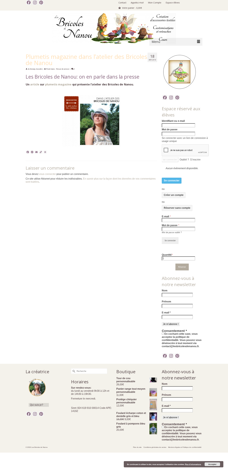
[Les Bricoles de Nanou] (114, 28)
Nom (164, 290)
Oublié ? (184, 159)
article (34, 84)
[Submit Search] (73, 371)
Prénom (166, 301)
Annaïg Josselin (36, 69)
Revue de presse (62, 69)
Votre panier (131, 7)
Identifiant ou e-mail (173, 121)
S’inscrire (195, 159)
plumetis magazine (58, 84)
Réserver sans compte (177, 208)
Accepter (212, 464)
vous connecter (47, 174)
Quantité (167, 254)
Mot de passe (169, 129)
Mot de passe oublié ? (172, 232)
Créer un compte (173, 195)
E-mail (166, 216)
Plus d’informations (193, 464)
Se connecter (171, 180)
